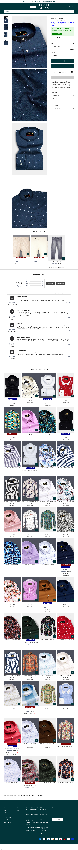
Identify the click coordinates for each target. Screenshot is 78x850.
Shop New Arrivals (4, 849)
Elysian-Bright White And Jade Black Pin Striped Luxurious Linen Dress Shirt (48, 501)
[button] (34, 280)
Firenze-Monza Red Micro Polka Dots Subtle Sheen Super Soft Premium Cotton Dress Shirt (66, 639)
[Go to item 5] (6, 42)
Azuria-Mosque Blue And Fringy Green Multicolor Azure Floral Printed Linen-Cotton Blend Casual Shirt (48, 433)
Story (53, 77)
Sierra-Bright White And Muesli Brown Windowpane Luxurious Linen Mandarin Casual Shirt (12, 707)
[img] (12, 302)
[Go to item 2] (6, 19)
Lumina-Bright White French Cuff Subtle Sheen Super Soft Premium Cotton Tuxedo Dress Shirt (30, 470)
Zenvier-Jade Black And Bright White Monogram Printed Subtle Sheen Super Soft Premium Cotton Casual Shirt (66, 533)
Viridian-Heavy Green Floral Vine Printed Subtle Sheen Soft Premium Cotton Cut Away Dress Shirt (48, 782)
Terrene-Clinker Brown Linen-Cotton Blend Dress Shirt (48, 743)
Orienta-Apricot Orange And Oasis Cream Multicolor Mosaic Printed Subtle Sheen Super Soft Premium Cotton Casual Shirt (30, 675)
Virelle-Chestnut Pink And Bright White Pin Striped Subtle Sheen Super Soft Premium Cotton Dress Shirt (12, 533)
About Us (6, 807)
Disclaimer (54, 102)
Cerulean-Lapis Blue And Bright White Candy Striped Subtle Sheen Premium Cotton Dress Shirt (12, 675)
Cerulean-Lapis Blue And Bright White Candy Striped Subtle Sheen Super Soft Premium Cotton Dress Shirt (66, 467)
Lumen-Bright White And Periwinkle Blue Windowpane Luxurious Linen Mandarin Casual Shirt (12, 782)
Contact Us (19, 807)
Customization (55, 95)
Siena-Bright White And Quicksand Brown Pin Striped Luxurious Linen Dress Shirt (65, 675)
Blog (5, 810)
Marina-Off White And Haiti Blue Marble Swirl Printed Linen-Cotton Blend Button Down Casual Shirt (30, 501)
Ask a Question (60, 283)
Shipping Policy (7, 817)
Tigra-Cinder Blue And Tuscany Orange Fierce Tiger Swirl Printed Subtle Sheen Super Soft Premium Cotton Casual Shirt (66, 782)
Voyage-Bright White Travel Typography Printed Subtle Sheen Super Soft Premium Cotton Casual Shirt (30, 533)
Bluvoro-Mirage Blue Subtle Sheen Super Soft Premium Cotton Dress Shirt (66, 569)
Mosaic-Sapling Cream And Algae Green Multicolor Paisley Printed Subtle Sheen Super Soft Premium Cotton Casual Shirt (48, 707)
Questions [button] (17, 293)
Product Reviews (39, 274)
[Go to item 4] (6, 34)
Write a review (50, 283)
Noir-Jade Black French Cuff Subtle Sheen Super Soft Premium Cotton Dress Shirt (12, 402)
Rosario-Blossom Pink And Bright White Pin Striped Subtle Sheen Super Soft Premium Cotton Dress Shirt (30, 433)
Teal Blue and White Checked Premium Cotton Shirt (30, 710)
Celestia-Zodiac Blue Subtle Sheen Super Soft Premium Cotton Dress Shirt (66, 603)
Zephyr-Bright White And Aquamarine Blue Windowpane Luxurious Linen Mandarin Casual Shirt (48, 675)
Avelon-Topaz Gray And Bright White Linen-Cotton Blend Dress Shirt (12, 467)
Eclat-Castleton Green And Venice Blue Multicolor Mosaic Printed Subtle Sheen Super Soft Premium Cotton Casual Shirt (48, 533)
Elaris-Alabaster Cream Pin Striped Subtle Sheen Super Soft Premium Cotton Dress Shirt (30, 399)
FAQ (5, 812)
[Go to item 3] (6, 27)
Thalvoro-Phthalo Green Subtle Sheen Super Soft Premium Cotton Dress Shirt (30, 642)
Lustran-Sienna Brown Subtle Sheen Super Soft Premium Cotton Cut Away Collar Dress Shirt (48, 606)
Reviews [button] (9, 293)
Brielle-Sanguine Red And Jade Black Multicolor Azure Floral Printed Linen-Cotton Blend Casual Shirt (12, 639)
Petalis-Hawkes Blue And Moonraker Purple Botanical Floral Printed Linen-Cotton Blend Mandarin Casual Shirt (47, 467)
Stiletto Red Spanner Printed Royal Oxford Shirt (12, 748)
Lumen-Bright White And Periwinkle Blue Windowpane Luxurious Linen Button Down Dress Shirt (30, 743)
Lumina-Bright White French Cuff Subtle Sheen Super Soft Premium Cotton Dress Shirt (48, 402)
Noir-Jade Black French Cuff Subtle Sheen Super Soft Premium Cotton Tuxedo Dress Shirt (65, 436)
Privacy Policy (7, 819)
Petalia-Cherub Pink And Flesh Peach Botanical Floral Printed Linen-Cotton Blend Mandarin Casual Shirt (12, 603)
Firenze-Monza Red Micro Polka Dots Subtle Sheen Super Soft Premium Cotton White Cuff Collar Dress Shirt (66, 399)
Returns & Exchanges (9, 815)
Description (54, 92)
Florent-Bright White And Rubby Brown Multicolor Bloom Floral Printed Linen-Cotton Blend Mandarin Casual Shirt (66, 501)
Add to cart (62, 61)
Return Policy (55, 105)
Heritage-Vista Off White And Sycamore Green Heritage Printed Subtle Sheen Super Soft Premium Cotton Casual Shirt (66, 746)
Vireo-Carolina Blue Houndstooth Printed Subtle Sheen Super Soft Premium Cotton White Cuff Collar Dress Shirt (66, 707)
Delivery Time (55, 98)
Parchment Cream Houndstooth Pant (21, 260)
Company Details (56, 108)
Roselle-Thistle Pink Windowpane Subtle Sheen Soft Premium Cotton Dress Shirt (30, 564)
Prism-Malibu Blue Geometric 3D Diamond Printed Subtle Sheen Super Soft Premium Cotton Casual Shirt (12, 564)
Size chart (72, 43)
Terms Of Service (7, 822)
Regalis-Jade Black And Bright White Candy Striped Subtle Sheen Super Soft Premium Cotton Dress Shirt (12, 501)
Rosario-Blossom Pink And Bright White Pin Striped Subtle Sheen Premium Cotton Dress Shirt (30, 603)
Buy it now (63, 66)
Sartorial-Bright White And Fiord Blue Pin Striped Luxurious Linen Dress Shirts (48, 564)
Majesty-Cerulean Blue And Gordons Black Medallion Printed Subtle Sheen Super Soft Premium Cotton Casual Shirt (12, 436)
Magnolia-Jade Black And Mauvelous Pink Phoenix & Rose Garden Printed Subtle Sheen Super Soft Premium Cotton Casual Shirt (48, 639)
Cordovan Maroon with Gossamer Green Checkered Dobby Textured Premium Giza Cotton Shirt (30, 785)
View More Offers (57, 33)
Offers (18, 810)
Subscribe (58, 819)
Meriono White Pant (39, 260)
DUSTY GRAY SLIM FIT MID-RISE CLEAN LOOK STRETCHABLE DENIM (57, 261)
